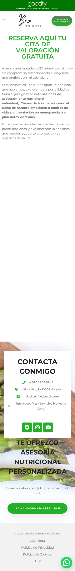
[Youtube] (48, 427)
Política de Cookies (37, 554)
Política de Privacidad (37, 547)
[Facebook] (27, 427)
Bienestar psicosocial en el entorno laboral (37, 9)
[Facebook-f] (35, 561)
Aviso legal (37, 540)
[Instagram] (37, 427)
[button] (4, 20)
